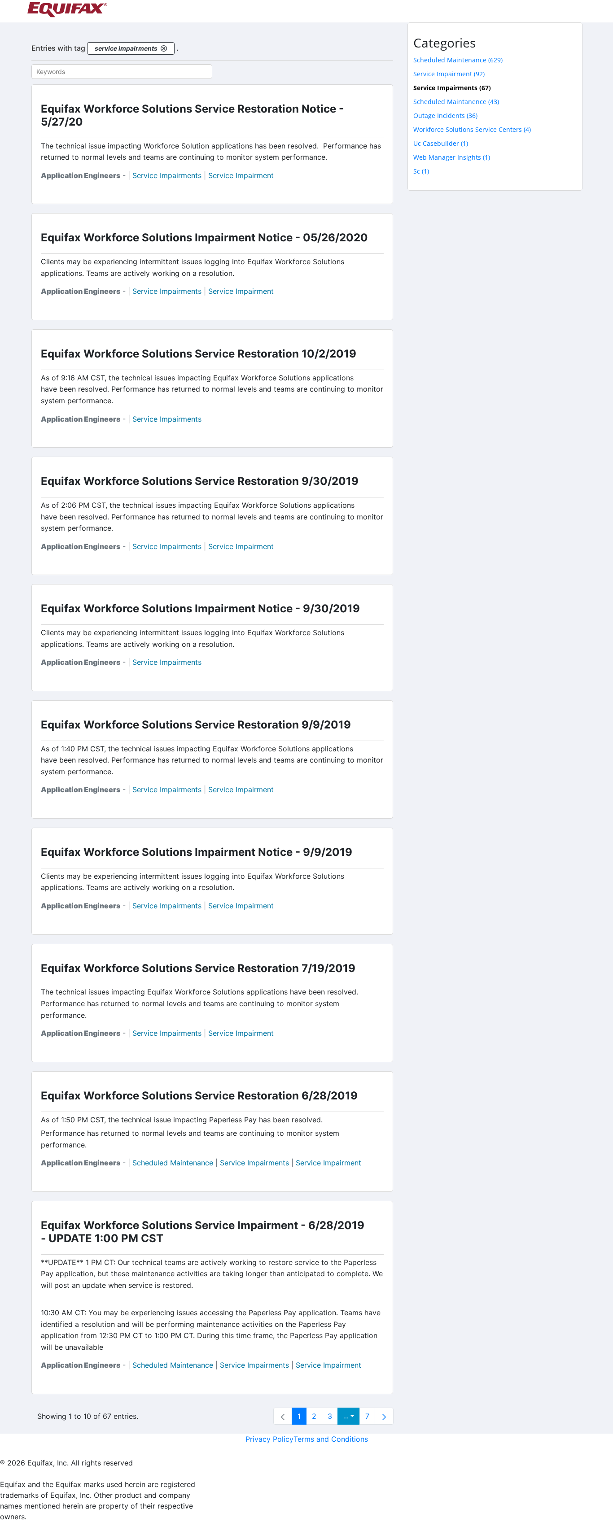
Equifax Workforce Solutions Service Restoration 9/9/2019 (196, 724)
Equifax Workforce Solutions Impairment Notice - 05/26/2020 (204, 237)
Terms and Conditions (330, 1439)
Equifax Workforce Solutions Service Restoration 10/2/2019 (198, 353)
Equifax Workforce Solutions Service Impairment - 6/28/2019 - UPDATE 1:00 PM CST (202, 1232)
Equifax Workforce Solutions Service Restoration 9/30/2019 (200, 481)
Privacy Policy (269, 1439)
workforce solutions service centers (472, 129)
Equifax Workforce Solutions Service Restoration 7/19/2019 (198, 968)
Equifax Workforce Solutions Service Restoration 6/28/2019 (199, 1095)
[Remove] (164, 48)
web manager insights (451, 157)
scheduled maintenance (172, 1162)
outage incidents (445, 115)
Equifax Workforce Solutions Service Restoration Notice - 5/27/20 (192, 115)
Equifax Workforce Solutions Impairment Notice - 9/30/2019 (200, 608)
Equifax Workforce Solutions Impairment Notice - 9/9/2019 (196, 852)
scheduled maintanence (456, 101)
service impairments (166, 175)
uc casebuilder (440, 143)
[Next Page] (384, 1416)
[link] (282, 1416)
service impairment (241, 175)
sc (421, 171)
